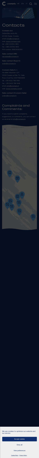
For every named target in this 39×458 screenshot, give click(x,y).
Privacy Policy (23, 455)
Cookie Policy (14, 455)
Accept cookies (19, 439)
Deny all (19, 445)
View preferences (19, 450)
